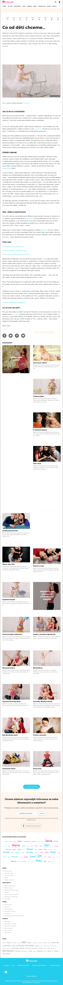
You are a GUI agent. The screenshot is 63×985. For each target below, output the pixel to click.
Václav (19, 849)
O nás (12, 965)
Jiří (39, 856)
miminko (29, 945)
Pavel (53, 852)
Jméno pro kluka (8, 873)
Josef (33, 856)
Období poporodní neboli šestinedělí (14, 915)
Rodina (49, 6)
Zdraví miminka (8, 928)
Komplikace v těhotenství (11, 896)
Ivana (54, 857)
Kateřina (13, 861)
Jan (46, 845)
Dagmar (38, 841)
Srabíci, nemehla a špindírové (44, 634)
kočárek (44, 942)
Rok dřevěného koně (10, 735)
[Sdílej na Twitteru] (11, 336)
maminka (55, 942)
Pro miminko (7, 932)
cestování (14, 942)
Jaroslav (29, 852)
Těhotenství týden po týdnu (11, 890)
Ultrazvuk (6, 892)
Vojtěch (28, 861)
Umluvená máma (8, 769)
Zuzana (10, 841)
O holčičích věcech (40, 430)
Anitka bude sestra (16, 358)
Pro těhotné (7, 899)
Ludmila (24, 861)
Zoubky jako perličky (10, 531)
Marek (42, 841)
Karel (4, 857)
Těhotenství (17, 6)
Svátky (6, 877)
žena (8, 954)
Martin (29, 849)
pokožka (8, 948)
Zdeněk (8, 849)
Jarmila (59, 852)
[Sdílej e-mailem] (23, 336)
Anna (56, 841)
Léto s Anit (37, 464)
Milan (36, 846)
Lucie (45, 849)
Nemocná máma (8, 668)
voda (34, 951)
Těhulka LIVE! (24, 951)
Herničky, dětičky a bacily (42, 702)
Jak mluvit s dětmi (40, 363)
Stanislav (58, 857)
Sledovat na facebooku (32, 826)
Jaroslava (56, 846)
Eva (46, 852)
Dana (24, 849)
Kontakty (6, 965)
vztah (45, 951)
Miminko (29, 6)
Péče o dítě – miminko (10, 926)
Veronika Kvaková (50, 332)
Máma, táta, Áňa (8, 564)
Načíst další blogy (33, 786)
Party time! (37, 769)
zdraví (56, 951)
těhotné (17, 951)
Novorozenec (7, 921)
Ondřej (19, 861)
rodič (44, 948)
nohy (48, 946)
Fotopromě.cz (27, 103)
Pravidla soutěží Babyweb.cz (39, 965)
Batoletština (37, 668)
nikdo (44, 946)
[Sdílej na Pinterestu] (17, 336)
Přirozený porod (8, 909)
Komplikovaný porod (9, 911)
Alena (40, 849)
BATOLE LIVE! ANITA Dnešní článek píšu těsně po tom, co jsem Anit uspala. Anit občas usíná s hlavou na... (16, 603)
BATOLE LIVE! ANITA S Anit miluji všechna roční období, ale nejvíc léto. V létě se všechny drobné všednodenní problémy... (46, 467)
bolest (4, 942)
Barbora (12, 852)
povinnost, (16, 314)
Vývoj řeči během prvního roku (14, 247)
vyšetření (40, 951)
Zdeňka (45, 857)
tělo (30, 951)
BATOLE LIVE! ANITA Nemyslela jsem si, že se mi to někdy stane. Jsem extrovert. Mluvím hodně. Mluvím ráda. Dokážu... (16, 772)
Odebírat (42, 813)
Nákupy (54, 6)
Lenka (26, 857)
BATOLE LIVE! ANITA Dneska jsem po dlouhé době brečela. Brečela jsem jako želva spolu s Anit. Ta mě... (46, 366)
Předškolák (41, 6)
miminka (20, 946)
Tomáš (6, 852)
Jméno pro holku (8, 875)
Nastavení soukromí (31, 976)
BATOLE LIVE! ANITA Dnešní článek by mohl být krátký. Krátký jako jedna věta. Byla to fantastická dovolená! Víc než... (46, 570)
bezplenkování (6, 168)
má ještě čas (37, 129)
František (26, 841)
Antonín (55, 849)
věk (52, 951)
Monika (23, 852)
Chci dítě (10, 6)
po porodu (15, 948)
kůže (49, 942)
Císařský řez (7, 913)
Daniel (9, 857)
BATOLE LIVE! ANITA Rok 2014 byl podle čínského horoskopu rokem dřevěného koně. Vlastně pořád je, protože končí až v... (15, 739)
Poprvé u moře (38, 566)
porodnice (28, 948)
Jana (48, 841)
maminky (6, 946)
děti (23, 942)
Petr (39, 861)
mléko (37, 946)
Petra (14, 849)
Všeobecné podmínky (23, 965)
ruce (48, 948)
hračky (34, 942)
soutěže (52, 948)
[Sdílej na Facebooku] (4, 336)
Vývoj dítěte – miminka (10, 923)
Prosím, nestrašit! (39, 735)
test (55, 948)
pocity (54, 946)
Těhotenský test (8, 888)
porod (22, 948)
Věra (45, 861)
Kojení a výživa (8, 930)
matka (13, 946)
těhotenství (8, 951)
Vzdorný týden (38, 396)
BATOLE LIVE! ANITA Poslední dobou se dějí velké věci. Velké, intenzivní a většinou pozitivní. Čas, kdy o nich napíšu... (46, 434)
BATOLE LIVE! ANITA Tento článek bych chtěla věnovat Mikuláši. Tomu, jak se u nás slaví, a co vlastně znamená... (45, 739)
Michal (17, 852)
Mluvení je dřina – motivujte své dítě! (16, 250)
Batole (35, 6)
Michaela (42, 852)
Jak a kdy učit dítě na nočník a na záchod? (17, 254)
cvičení (19, 942)
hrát (38, 942)
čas (3, 954)
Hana (19, 841)
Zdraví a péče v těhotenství (11, 894)
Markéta (14, 841)
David (36, 852)
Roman (32, 861)
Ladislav (5, 846)
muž (41, 946)
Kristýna (21, 857)
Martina (49, 857)
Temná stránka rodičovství (12, 634)
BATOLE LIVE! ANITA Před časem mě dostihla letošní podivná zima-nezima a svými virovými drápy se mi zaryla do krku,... (16, 672)
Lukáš (5, 841)
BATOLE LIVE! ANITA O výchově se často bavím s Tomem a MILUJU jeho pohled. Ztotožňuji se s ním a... (15, 705)
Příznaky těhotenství (9, 885)
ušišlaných (44, 230)
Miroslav (14, 857)
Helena (49, 861)
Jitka (36, 849)
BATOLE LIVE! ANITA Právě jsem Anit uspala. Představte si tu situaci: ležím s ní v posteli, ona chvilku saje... (45, 672)
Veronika (34, 841)
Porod (24, 6)
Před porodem (8, 904)
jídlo (41, 942)
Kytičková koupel (8, 600)
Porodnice (7, 907)
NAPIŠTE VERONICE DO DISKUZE (13, 303)
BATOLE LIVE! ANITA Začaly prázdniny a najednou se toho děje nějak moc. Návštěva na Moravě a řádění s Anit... (15, 534)
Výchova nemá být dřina (11, 702)
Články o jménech (9, 880)
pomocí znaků (29, 218)
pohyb (4, 948)
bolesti (8, 942)
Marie (16, 845)
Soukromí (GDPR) (54, 965)
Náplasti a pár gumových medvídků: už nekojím (47, 595)
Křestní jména (8, 871)
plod (51, 946)
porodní (35, 948)
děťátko (29, 942)
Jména (4, 6)
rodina (41, 948)
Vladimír (50, 849)
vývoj (49, 951)
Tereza (40, 846)
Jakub (23, 846)
